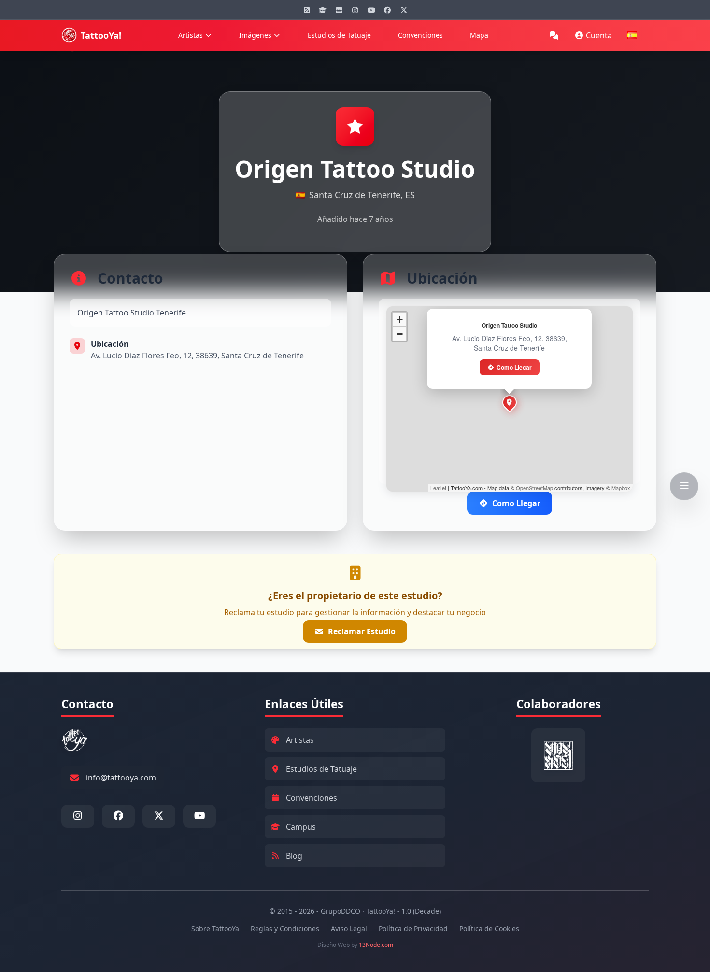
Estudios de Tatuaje (339, 35)
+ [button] (400, 320)
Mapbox (620, 488)
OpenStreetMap (534, 488)
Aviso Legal (349, 928)
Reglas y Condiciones (285, 928)
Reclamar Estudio (362, 631)
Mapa (479, 35)
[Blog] (306, 9)
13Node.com (376, 945)
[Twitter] (403, 9)
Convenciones (420, 35)
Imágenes (255, 35)
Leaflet (438, 488)
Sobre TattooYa (215, 928)
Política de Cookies (489, 928)
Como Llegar (514, 367)
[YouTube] (371, 9)
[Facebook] (387, 9)
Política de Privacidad (413, 928)
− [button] (400, 334)
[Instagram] (355, 9)
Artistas (190, 35)
